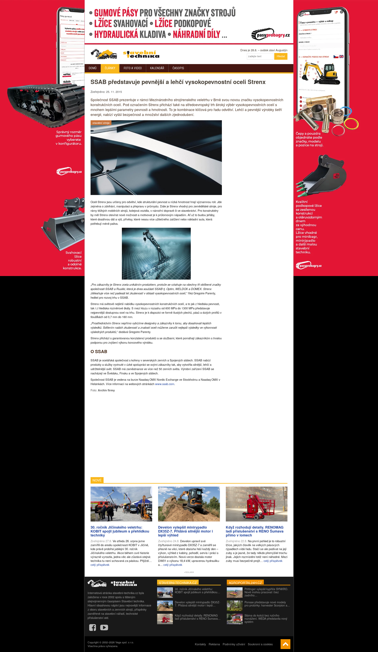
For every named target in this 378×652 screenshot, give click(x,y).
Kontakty (200, 644)
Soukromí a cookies (260, 644)
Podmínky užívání (234, 644)
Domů (92, 68)
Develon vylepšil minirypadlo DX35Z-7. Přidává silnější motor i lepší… (197, 603)
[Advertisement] (156, 434)
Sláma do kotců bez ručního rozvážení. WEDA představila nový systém (266, 618)
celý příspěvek (100, 564)
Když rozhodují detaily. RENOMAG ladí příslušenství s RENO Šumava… (197, 616)
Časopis (178, 68)
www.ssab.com (164, 384)
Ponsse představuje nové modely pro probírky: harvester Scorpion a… (267, 603)
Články (110, 68)
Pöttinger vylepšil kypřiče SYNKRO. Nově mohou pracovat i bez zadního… (266, 592)
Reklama (214, 644)
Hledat (281, 56)
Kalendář (157, 68)
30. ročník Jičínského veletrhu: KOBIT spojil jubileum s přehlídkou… (197, 590)
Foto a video (133, 68)
